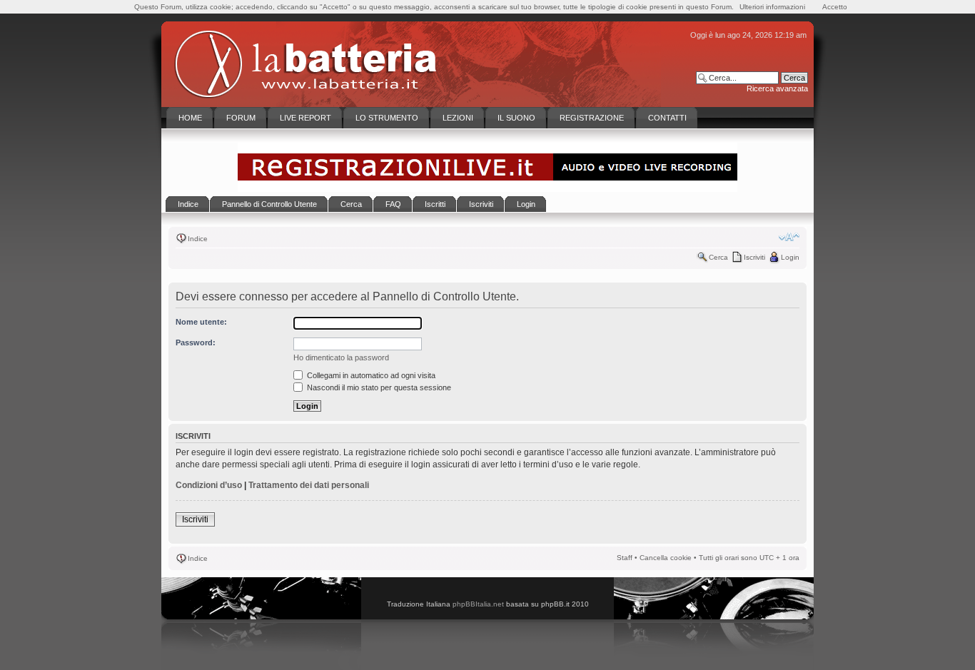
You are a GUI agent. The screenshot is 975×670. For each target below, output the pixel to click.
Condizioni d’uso (209, 485)
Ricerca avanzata (777, 88)
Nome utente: (201, 322)
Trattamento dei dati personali (308, 485)
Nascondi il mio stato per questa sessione (378, 387)
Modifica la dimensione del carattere (789, 236)
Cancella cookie (666, 558)
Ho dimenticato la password (341, 357)
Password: (196, 342)
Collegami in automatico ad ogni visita (370, 375)
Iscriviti (754, 257)
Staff (624, 558)
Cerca (718, 257)
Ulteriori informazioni (772, 7)
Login (790, 257)
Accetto (834, 7)
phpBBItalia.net (478, 604)
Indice (198, 239)
